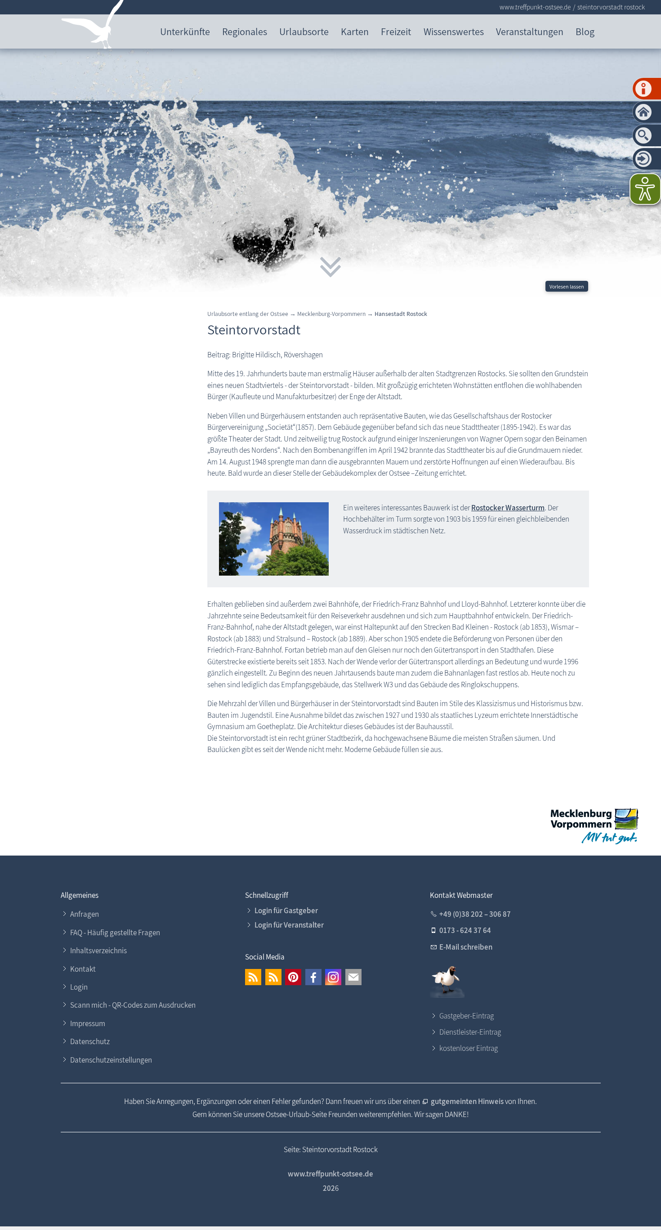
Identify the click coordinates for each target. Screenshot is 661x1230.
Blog (585, 31)
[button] (253, 977)
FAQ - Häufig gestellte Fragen (115, 932)
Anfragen (84, 914)
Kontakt (83, 969)
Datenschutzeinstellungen (111, 1060)
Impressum (87, 1023)
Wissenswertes (454, 31)
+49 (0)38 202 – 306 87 (475, 914)
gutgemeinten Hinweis (468, 1101)
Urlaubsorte (304, 31)
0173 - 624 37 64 (465, 930)
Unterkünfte (185, 31)
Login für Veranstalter (289, 925)
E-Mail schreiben (465, 947)
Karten (355, 31)
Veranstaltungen (529, 31)
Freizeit (396, 31)
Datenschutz (90, 1041)
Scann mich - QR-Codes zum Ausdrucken (133, 1005)
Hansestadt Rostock (401, 314)
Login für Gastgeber (286, 910)
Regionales (244, 31)
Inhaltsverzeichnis (98, 950)
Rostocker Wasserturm (508, 508)
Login (79, 987)
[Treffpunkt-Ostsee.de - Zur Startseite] (93, 26)
